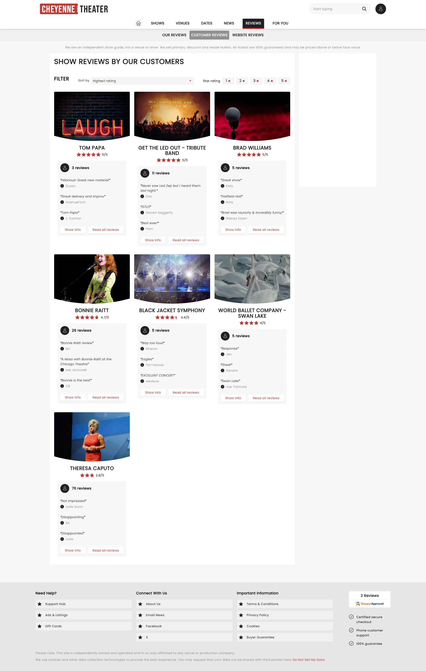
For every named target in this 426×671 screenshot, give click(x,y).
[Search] (365, 9)
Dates (206, 23)
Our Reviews (174, 35)
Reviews (253, 23)
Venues (183, 23)
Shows (157, 23)
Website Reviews (248, 35)
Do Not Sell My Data (308, 659)
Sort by (84, 80)
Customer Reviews (209, 35)
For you (280, 23)
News (229, 23)
